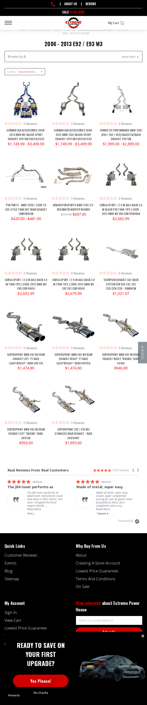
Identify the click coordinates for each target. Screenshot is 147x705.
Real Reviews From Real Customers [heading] (38, 470)
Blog (9, 571)
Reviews (91, 4)
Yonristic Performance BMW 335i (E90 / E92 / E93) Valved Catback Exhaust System (121, 134)
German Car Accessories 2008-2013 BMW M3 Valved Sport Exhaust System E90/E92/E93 (26, 134)
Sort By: (11, 71)
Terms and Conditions (95, 578)
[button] (73, 56)
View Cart (13, 620)
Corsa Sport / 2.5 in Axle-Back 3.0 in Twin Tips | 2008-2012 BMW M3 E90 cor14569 (26, 284)
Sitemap (12, 578)
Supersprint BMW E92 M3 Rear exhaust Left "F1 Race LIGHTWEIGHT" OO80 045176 (26, 358)
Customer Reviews (21, 555)
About (81, 555)
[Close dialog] (142, 636)
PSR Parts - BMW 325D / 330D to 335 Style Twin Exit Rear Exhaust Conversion (26, 209)
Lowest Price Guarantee (97, 571)
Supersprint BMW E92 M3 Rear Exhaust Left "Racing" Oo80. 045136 (26, 433)
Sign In (11, 612)
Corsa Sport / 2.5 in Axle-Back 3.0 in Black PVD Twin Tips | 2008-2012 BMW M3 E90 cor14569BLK (121, 209)
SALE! (73, 12)
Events (10, 563)
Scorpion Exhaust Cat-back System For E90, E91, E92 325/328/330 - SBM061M (121, 284)
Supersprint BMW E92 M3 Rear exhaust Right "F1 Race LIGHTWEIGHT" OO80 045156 (74, 358)
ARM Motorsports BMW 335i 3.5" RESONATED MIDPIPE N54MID (73, 207)
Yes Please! (40, 681)
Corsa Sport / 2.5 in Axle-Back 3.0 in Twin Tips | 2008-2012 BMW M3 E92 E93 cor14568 (73, 284)
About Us (70, 4)
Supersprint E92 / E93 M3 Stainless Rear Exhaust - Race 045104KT (73, 433)
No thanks (40, 693)
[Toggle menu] (11, 22)
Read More (55, 509)
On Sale (82, 586)
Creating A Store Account (98, 563)
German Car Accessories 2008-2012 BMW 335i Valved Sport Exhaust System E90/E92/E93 (73, 134)
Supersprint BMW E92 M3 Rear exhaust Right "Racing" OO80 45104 (121, 358)
